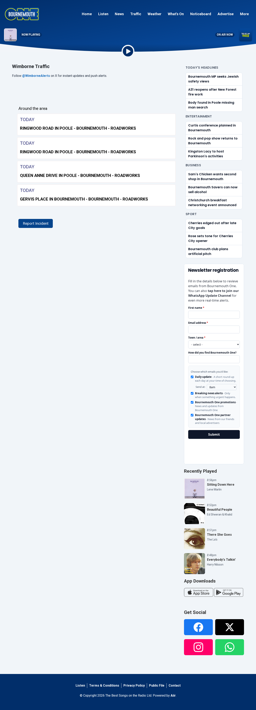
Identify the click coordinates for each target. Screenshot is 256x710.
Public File (156, 685)
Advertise (226, 14)
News (119, 14)
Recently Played (200, 471)
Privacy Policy (134, 685)
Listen (103, 14)
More (244, 14)
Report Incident (35, 223)
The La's (212, 539)
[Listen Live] (128, 51)
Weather (154, 14)
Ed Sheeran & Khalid (219, 514)
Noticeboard (200, 14)
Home (87, 14)
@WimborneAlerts (36, 76)
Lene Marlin (214, 489)
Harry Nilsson (215, 564)
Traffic (135, 14)
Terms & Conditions (104, 685)
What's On (176, 14)
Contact (175, 685)
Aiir (173, 695)
